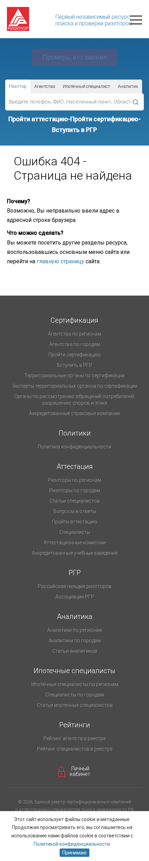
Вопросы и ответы (74, 511)
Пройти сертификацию (75, 354)
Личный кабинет (80, 771)
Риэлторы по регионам (74, 480)
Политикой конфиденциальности (72, 844)
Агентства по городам (74, 344)
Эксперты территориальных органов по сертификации (74, 386)
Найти (135, 101)
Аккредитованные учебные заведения (74, 553)
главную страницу (60, 261)
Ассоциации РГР (74, 596)
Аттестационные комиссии (75, 542)
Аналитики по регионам (74, 630)
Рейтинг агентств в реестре (74, 738)
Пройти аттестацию (74, 521)
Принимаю (74, 852)
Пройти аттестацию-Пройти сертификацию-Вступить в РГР (74, 124)
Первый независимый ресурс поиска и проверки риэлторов (93, 20)
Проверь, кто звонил (74, 57)
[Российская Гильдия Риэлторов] (38, 19)
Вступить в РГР (74, 365)
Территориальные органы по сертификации (74, 375)
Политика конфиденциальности (74, 446)
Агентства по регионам (74, 334)
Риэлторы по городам (74, 490)
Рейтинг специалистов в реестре (74, 749)
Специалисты (74, 532)
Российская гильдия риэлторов (75, 586)
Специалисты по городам (74, 694)
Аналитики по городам (75, 640)
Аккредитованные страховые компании (74, 413)
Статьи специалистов (75, 501)
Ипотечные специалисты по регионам (74, 684)
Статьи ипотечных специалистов (75, 705)
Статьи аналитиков (74, 651)
